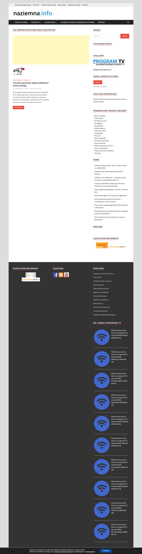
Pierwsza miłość (100, 131)
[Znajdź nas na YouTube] (66, 274)
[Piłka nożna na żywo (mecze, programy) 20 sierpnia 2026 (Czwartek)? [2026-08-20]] (102, 474)
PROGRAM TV (36, 22)
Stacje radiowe (62, 5)
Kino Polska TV (17, 80)
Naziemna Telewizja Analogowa (104, 315)
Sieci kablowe (98, 303)
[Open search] (128, 22)
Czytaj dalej (18, 107)
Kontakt (101, 22)
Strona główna (21, 22)
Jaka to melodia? (100, 138)
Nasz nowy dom (100, 143)
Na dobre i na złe (100, 121)
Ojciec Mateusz (99, 128)
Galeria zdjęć (49, 22)
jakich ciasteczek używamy (64, 552)
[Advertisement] (51, 49)
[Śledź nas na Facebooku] (55, 274)
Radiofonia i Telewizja (74, 5)
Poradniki (85, 5)
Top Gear (97, 153)
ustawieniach (90, 552)
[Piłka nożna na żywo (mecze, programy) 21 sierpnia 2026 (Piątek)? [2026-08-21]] (102, 452)
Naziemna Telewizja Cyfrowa (23, 5)
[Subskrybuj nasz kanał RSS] (61, 274)
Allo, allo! (97, 136)
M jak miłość (98, 118)
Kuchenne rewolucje (101, 141)
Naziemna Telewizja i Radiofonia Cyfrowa (77, 22)
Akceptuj (106, 551)
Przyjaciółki (98, 133)
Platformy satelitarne (100, 300)
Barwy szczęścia (100, 116)
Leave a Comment (35, 88)
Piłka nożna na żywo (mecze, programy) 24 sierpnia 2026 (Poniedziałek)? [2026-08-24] (119, 378)
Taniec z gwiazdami (101, 148)
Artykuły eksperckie (100, 311)
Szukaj (97, 82)
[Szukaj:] (111, 36)
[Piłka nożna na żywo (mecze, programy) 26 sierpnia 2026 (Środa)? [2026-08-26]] (102, 344)
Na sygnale (98, 123)
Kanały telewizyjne (100, 296)
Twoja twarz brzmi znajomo (104, 151)
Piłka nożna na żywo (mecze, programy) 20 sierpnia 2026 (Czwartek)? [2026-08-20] (119, 465)
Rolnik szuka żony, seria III (103, 146)
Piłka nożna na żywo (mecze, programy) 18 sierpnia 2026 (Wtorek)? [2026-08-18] (119, 508)
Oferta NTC (36, 5)
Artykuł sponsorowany (101, 307)
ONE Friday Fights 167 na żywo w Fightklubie (110, 195)
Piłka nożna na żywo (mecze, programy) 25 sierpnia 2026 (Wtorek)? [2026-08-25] (119, 357)
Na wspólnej (98, 126)
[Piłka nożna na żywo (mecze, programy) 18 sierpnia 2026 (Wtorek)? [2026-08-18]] (102, 517)
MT (28, 88)
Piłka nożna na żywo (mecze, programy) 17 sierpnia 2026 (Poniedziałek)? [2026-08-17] (119, 529)
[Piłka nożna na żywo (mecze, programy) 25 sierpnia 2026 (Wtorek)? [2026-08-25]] (102, 366)
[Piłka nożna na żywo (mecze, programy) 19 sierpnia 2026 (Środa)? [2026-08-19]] (102, 495)
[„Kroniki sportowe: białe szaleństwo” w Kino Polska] (31, 71)
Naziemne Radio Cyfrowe (48, 5)
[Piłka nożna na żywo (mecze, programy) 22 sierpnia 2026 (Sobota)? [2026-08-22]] (102, 431)
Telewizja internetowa (101, 288)
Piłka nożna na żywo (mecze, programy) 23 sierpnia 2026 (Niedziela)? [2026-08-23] (119, 400)
